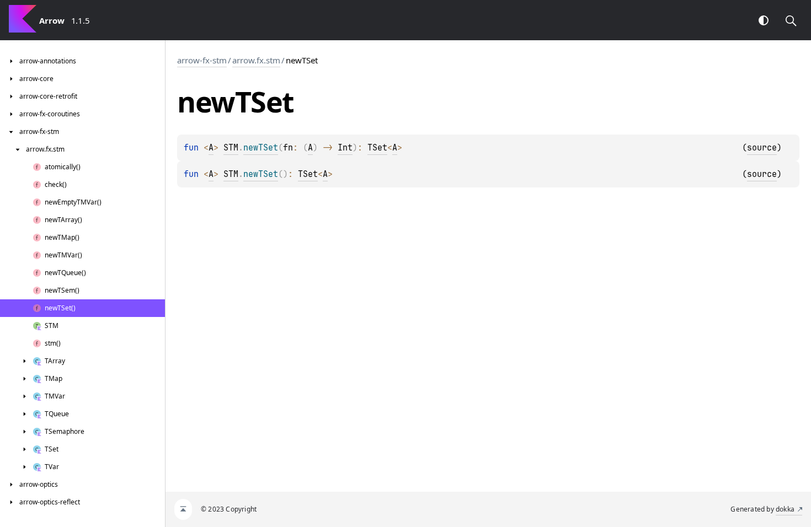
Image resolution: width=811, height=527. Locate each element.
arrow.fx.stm (256, 60)
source (762, 147)
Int (345, 147)
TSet (377, 147)
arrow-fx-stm (202, 60)
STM (230, 147)
